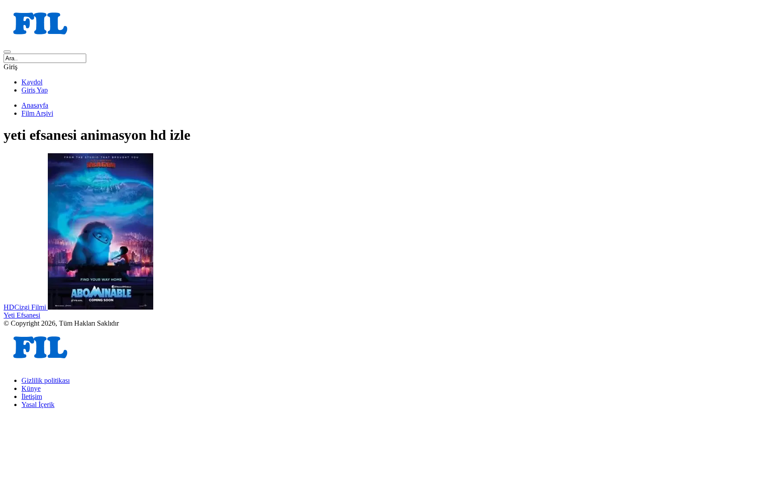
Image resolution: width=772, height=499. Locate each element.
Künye (31, 388)
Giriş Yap (34, 90)
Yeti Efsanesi (22, 315)
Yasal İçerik (38, 404)
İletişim (31, 396)
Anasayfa (34, 105)
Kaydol (31, 82)
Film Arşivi (37, 113)
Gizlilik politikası (45, 380)
